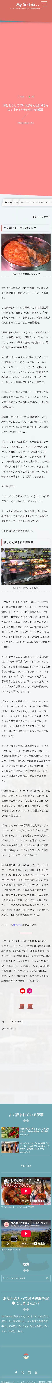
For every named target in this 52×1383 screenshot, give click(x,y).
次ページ (17, 924)
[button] (44, 4)
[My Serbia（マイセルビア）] (26, 4)
